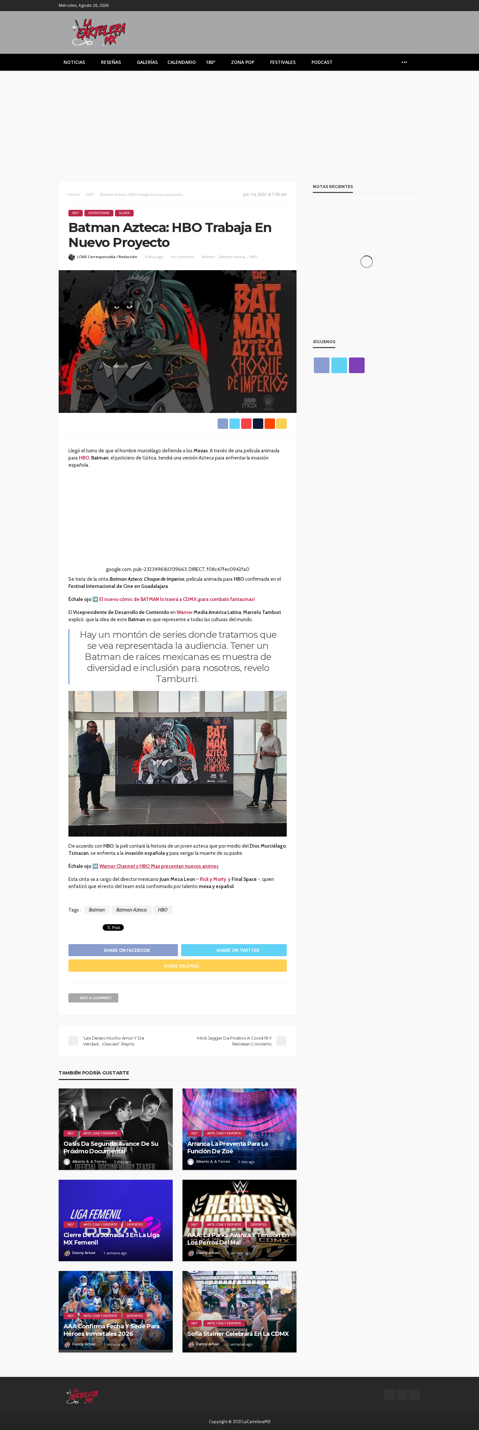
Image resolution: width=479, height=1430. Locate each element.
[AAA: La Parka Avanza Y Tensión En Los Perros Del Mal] (239, 1220)
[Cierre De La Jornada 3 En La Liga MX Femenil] (116, 1220)
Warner (185, 612)
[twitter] (407, 5)
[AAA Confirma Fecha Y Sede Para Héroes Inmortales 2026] (116, 1311)
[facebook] (399, 5)
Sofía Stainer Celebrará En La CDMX (238, 1333)
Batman (208, 256)
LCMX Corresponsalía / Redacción (107, 256)
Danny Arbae (83, 1252)
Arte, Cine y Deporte (100, 1133)
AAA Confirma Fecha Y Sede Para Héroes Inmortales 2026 (111, 1330)
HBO (253, 256)
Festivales (283, 62)
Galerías (147, 62)
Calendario (181, 62)
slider (124, 213)
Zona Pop (242, 62)
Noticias (74, 62)
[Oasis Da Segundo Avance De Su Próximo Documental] (116, 1129)
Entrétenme (98, 213)
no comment (182, 256)
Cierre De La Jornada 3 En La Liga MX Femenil (111, 1239)
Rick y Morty (213, 879)
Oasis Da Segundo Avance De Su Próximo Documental (111, 1147)
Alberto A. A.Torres (89, 1161)
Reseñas (111, 62)
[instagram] (416, 5)
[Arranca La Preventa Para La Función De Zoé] (239, 1129)
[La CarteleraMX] (99, 31)
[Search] (414, 62)
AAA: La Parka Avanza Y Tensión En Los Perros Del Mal (238, 1239)
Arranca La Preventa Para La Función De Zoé (227, 1147)
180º (210, 62)
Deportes (135, 1224)
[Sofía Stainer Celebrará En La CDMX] (239, 1311)
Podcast (322, 62)
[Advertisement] (239, 119)
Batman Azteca (232, 256)
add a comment (96, 997)
